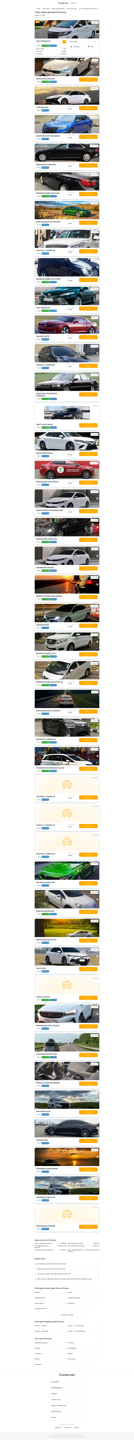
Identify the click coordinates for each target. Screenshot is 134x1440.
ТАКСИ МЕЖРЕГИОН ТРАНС (46, 1054)
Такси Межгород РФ (43, 1111)
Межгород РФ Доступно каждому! (48, 1083)
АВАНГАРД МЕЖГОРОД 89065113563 (49, 510)
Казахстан (67, 1427)
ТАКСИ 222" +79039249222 (45, 365)
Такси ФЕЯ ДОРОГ (42, 336)
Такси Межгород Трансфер (45, 1226)
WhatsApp (76, 46)
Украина (76, 1427)
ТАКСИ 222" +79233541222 (45, 250)
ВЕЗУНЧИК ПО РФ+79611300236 (48, 136)
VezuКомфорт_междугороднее (47, 1168)
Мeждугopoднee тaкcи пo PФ (46, 939)
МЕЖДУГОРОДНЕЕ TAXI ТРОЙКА (48, 279)
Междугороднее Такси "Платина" (47, 1025)
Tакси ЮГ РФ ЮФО (43, 997)
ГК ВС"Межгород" (42, 107)
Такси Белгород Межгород (45, 78)
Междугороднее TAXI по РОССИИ (48, 222)
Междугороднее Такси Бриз (46, 164)
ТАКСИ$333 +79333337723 (45, 796)
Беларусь (58, 1427)
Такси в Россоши (72, 8)
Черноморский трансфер (45, 567)
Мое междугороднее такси (45, 882)
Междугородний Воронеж (45, 911)
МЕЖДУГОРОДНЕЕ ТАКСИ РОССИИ (49, 682)
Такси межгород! (42, 1140)
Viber (92, 46)
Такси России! (41, 968)
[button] (97, 29)
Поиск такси (46, 8)
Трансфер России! (42, 625)
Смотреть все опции (67, 1315)
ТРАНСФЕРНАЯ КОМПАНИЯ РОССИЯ (50, 768)
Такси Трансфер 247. (43, 41)
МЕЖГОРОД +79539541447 (46, 739)
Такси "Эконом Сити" (43, 307)
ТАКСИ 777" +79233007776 (45, 825)
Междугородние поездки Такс (46, 539)
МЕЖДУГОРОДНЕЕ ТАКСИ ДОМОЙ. (49, 596)
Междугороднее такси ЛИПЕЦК (47, 481)
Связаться (88, 79)
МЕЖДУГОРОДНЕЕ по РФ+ (46, 653)
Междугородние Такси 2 (44, 453)
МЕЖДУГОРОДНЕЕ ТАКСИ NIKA (48, 193)
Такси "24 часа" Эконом (44, 424)
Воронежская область (58, 8)
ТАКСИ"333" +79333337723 (45, 854)
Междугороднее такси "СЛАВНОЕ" (48, 710)
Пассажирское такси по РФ (45, 1197)
